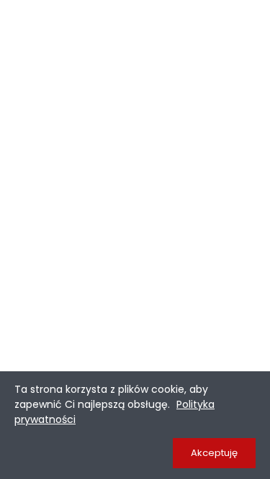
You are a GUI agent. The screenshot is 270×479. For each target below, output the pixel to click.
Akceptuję (214, 453)
